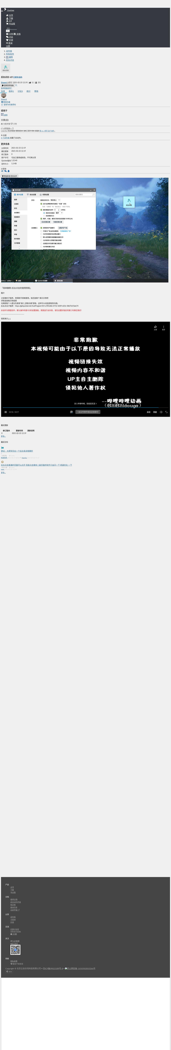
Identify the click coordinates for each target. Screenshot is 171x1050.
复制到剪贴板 (9, 85)
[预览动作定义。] (16, 85)
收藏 (5, 135)
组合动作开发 (15, 902)
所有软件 (10, 54)
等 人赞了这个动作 (47, 131)
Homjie (24, 458)
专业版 (12, 24)
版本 (11, 91)
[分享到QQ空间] (8, 171)
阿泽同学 (4, 458)
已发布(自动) (17, 77)
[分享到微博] (2, 171)
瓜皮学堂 (14, 910)
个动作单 (5, 138)
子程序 (13, 920)
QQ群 (14, 934)
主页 (11, 15)
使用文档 (13, 899)
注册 (8, 46)
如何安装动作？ (6, 88)
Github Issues (15, 931)
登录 (10, 43)
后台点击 (10, 60)
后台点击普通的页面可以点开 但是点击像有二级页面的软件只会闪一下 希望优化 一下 (36, 465)
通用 (6, 115)
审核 (36, 91)
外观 (12, 922)
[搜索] (8, 31)
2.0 (10, 21)
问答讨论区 (14, 929)
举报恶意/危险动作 (10, 176)
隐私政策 (13, 961)
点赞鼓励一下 (8, 128)
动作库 (9, 51)
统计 (29, 91)
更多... (3, 436)
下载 (11, 18)
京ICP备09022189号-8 (53, 969)
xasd (2, 469)
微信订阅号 (14, 943)
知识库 (13, 905)
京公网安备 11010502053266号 (81, 969)
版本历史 (13, 907)
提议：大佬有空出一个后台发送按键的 (17, 451)
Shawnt (4, 83)
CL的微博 (15, 941)
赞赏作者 (6, 102)
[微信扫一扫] (5, 171)
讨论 (20, 91)
